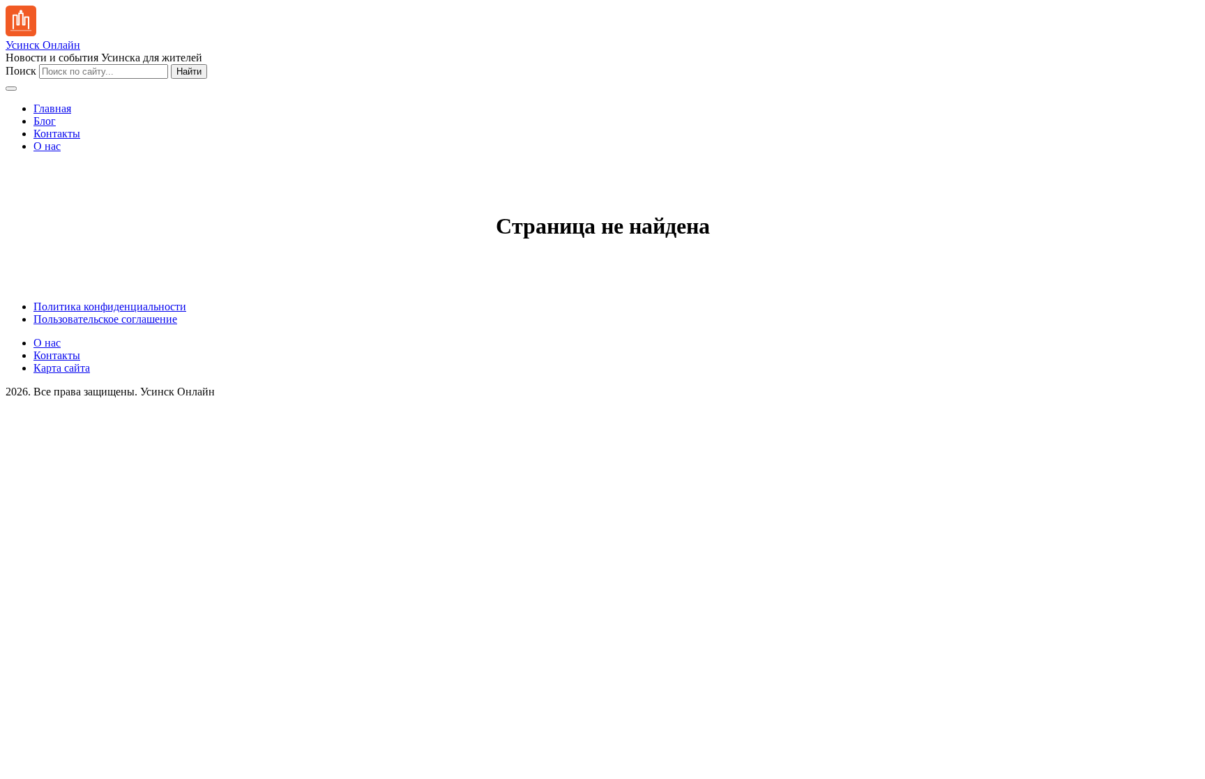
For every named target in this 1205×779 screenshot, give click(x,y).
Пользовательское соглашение (105, 319)
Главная (52, 108)
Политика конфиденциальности (109, 306)
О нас (47, 146)
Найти (189, 71)
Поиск (21, 71)
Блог (44, 121)
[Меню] (11, 88)
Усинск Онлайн (43, 45)
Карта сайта (61, 368)
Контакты (56, 133)
